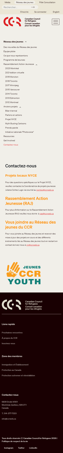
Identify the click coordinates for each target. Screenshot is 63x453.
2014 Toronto (11, 93)
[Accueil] (22, 21)
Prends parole (11, 127)
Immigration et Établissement (15, 364)
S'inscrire (24, 12)
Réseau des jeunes (24, 2)
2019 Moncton (11, 77)
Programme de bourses (14, 60)
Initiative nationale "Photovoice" (19, 132)
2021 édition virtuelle (14, 72)
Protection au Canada (11, 370)
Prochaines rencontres (12, 332)
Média (7, 2)
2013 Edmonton (12, 98)
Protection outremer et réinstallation (18, 375)
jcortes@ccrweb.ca (45, 190)
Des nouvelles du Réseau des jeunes (20, 47)
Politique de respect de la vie (15, 441)
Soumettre (34, 7)
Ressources (9, 136)
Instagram (8, 448)
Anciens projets (11, 106)
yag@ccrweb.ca (47, 213)
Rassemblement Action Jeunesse (19, 64)
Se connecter (40, 12)
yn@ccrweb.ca (32, 245)
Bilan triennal (11, 110)
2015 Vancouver (12, 89)
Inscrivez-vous (8, 343)
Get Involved (9, 140)
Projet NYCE (10, 119)
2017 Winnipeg (12, 85)
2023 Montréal (12, 68)
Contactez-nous (11, 144)
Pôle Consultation (47, 2)
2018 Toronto (11, 81)
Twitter (21, 448)
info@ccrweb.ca (9, 418)
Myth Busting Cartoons (15, 123)
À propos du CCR (9, 338)
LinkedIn (33, 448)
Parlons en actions (13, 115)
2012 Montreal (11, 102)
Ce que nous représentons (16, 55)
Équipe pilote (9, 51)
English (56, 12)
